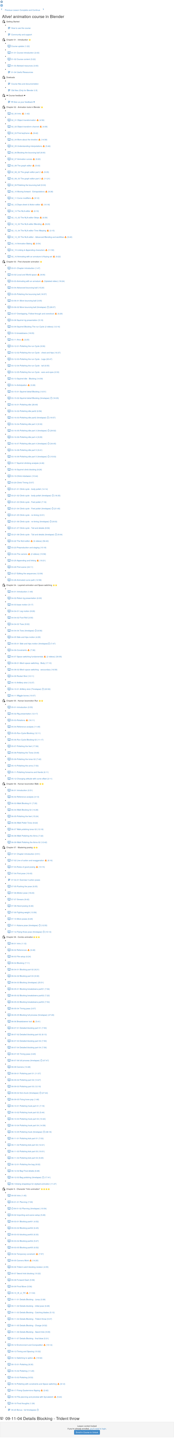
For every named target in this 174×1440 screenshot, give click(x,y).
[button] (1, 2)
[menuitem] (1, 6)
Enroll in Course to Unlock (87, 1432)
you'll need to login (98, 1428)
